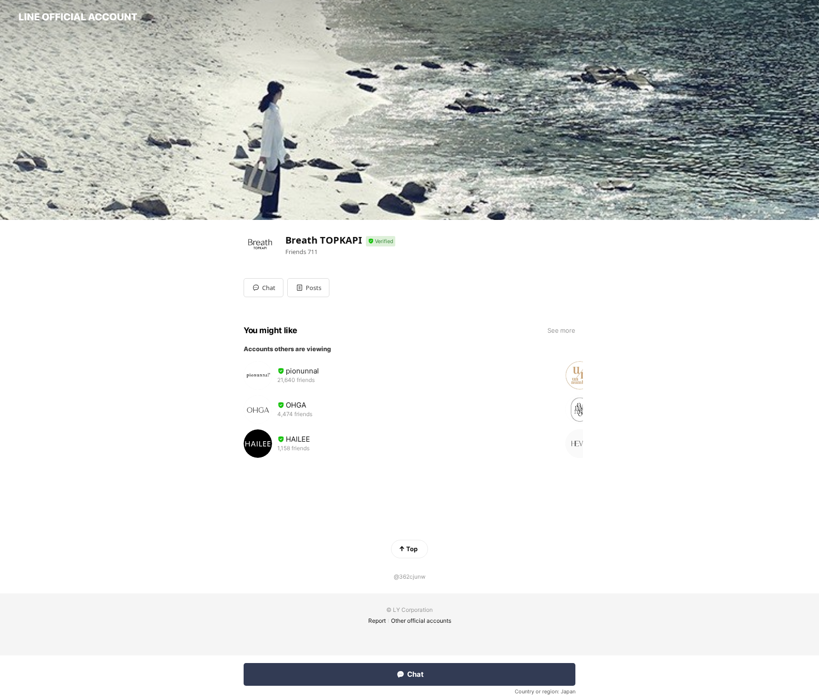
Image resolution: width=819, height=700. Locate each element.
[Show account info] (380, 241)
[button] (308, 287)
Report (377, 620)
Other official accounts (421, 620)
